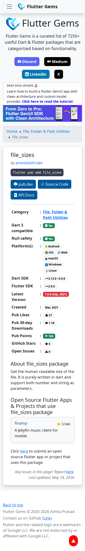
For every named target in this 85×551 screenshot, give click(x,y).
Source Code (56, 184)
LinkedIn (38, 74)
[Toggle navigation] (9, 6)
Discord (29, 61)
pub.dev (25, 184)
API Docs (25, 195)
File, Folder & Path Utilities (46, 131)
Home (12, 131)
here (24, 451)
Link (47, 518)
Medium (60, 61)
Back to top (13, 505)
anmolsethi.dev (29, 162)
